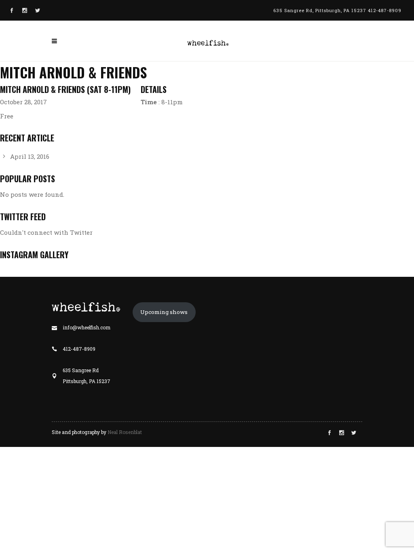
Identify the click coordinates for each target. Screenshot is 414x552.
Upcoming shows (164, 312)
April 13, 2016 (29, 156)
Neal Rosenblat (125, 432)
